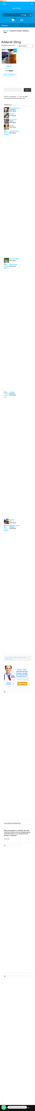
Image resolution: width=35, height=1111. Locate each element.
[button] (3, 1107)
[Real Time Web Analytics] (3, 1)
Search (27, 90)
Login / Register (16, 8)
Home (6, 31)
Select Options (9, 74)
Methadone (4, 25)
